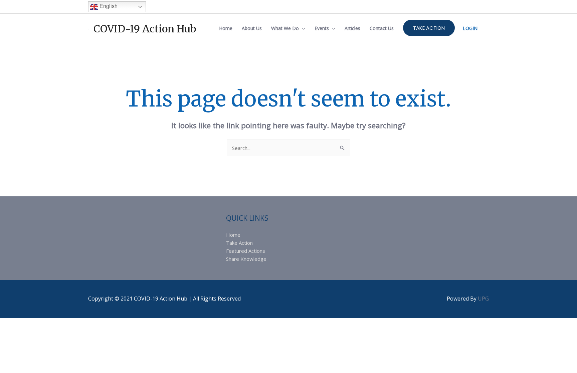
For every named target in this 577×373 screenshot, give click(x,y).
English (108, 6)
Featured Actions (245, 250)
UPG (483, 298)
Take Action (239, 242)
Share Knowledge (246, 258)
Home (233, 234)
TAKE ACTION (429, 27)
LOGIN (470, 28)
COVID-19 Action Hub (144, 28)
